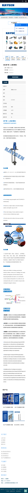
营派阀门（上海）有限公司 (17, 489)
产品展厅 (16, 17)
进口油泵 (3, 465)
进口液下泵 (21, 17)
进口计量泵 (3, 471)
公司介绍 (3, 438)
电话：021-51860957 (5, 480)
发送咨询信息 (15, 77)
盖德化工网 (12, 491)
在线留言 (3, 442)
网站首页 (11, 17)
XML (25, 489)
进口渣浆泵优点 (4, 453)
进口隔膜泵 (3, 467)
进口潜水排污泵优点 (6, 451)
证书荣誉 (3, 440)
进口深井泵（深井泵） (19, 424)
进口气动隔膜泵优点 (6, 457)
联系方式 (3, 444)
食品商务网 (18, 491)
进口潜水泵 (3, 469)
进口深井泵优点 (4, 455)
